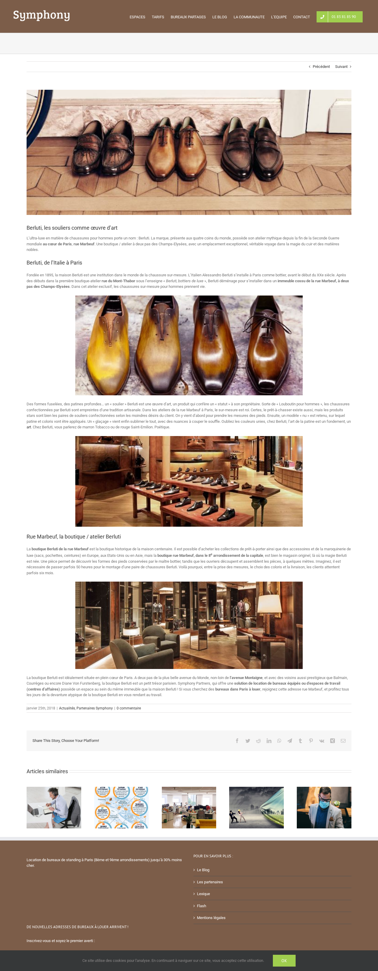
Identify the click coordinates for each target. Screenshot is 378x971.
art (29, 427)
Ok (284, 960)
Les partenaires (210, 882)
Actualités (67, 708)
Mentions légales (211, 917)
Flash (201, 906)
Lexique (203, 894)
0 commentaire (129, 708)
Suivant (341, 66)
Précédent (321, 66)
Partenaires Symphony (94, 708)
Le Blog (203, 870)
